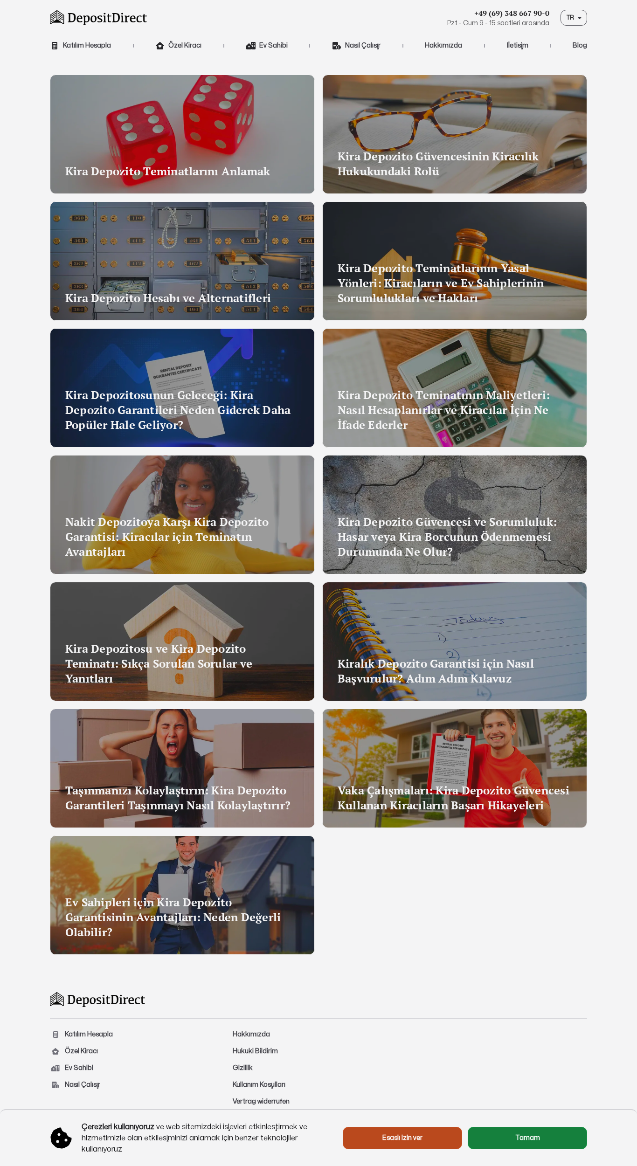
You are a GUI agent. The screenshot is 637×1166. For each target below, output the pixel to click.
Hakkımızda (443, 45)
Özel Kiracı (184, 45)
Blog (580, 45)
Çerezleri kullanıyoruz (118, 1127)
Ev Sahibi (273, 45)
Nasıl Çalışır (363, 45)
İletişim (517, 45)
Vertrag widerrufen (261, 1101)
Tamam (527, 1138)
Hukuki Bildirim (255, 1051)
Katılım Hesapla (87, 45)
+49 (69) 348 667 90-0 (511, 13)
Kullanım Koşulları (259, 1085)
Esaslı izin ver (402, 1138)
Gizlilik (243, 1068)
